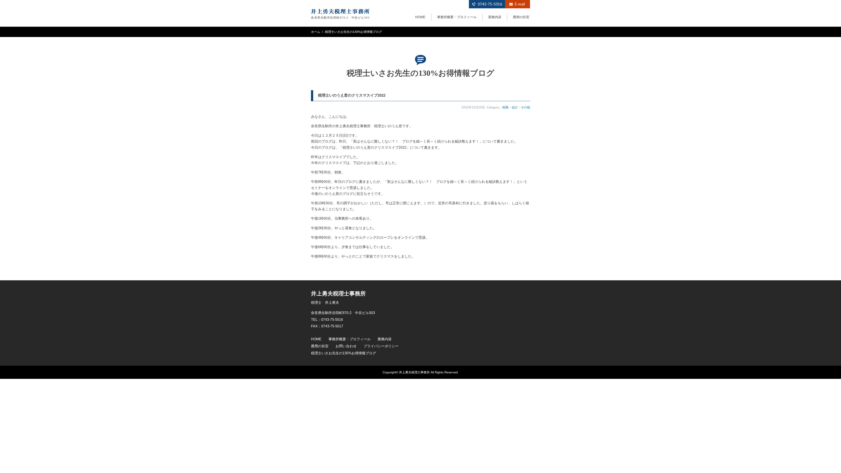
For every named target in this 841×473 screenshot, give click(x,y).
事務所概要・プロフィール (457, 17)
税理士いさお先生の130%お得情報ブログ (343, 353)
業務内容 (494, 17)
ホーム (315, 32)
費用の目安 (521, 17)
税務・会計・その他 (516, 107)
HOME (420, 17)
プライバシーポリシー (381, 346)
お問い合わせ (346, 346)
